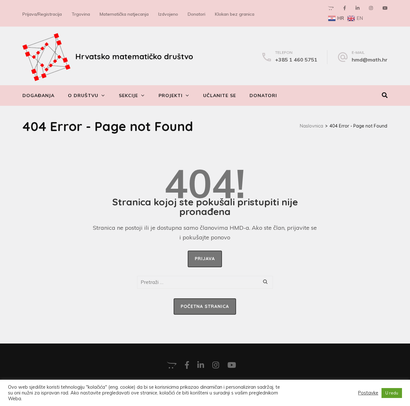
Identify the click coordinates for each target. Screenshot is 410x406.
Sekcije (128, 95)
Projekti (171, 95)
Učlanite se (219, 95)
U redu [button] (391, 392)
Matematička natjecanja (124, 14)
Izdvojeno (168, 14)
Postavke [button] (368, 393)
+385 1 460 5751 (296, 59)
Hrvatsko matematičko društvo (134, 56)
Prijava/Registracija (42, 14)
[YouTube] (385, 8)
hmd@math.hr (370, 59)
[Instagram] (371, 8)
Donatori (196, 14)
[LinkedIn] (357, 8)
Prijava (205, 258)
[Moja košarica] (331, 8)
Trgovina (80, 14)
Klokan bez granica (234, 14)
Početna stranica (205, 306)
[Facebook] (344, 8)
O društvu (83, 95)
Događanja (38, 95)
